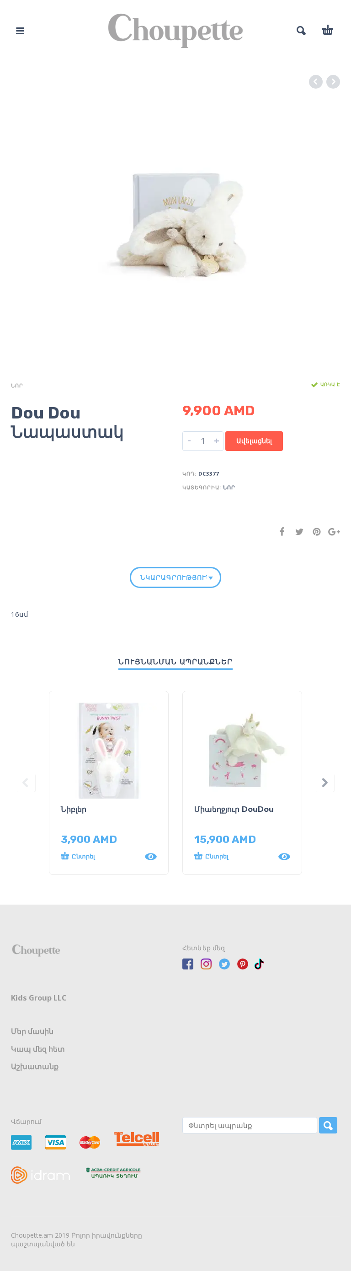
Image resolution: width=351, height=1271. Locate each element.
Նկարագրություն (173, 577)
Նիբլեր (73, 809)
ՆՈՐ (17, 385)
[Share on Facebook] (279, 531)
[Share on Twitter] (296, 531)
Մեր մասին (32, 1031)
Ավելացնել (254, 440)
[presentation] (26, 783)
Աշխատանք (34, 1066)
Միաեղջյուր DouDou (234, 809)
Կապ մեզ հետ (38, 1049)
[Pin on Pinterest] (314, 531)
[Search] (328, 1125)
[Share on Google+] (331, 531)
